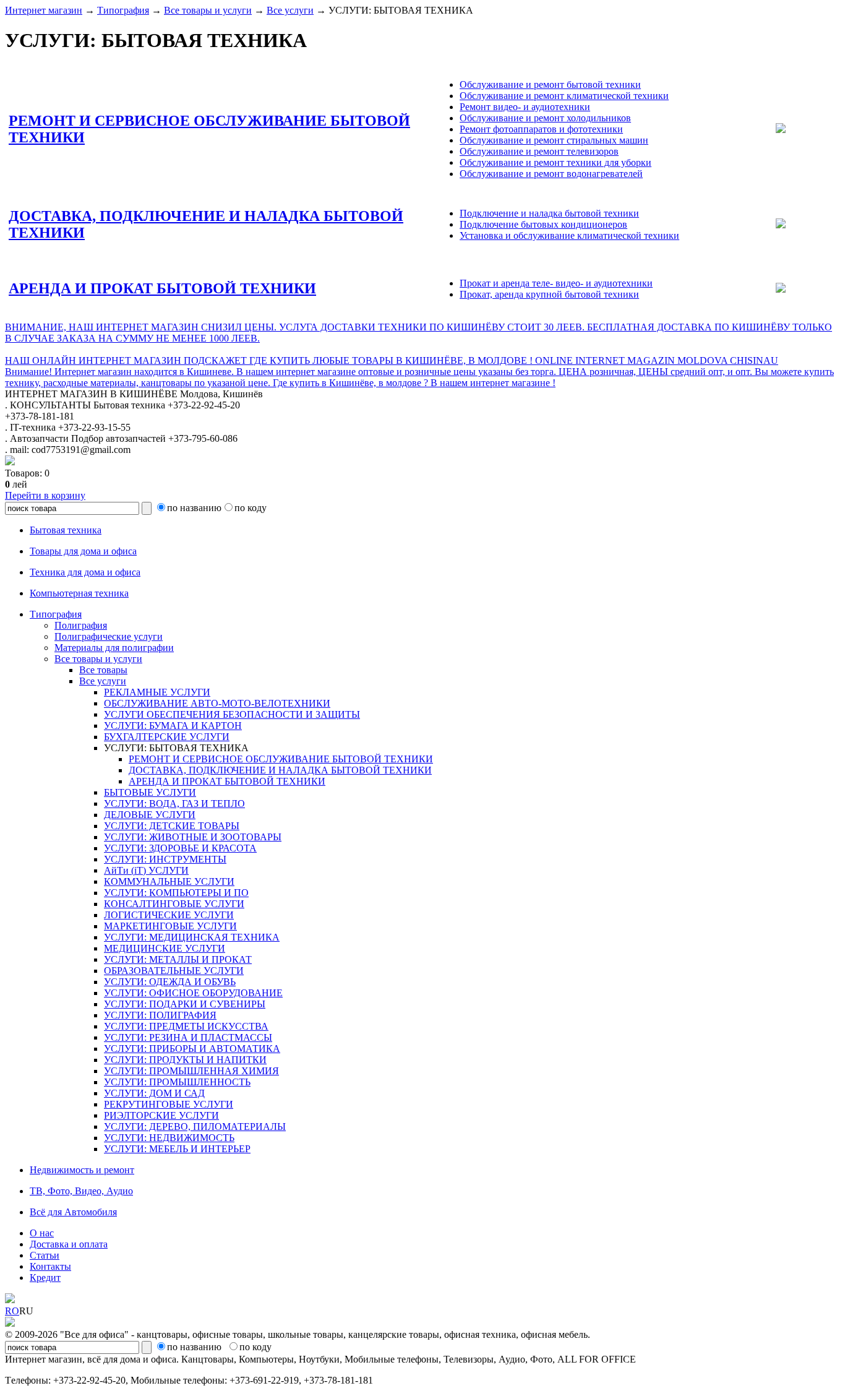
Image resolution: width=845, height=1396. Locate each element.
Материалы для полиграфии (114, 647)
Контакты (50, 1266)
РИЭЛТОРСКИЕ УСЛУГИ (161, 1115)
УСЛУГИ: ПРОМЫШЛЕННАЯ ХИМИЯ (191, 1071)
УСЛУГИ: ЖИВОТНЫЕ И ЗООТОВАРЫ (192, 837)
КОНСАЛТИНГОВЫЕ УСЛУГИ (174, 903)
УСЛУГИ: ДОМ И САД (154, 1093)
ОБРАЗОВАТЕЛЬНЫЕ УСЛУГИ (174, 970)
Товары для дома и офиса (83, 551)
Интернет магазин (43, 10)
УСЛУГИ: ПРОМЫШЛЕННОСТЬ (177, 1082)
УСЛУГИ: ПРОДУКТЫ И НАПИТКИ (185, 1059)
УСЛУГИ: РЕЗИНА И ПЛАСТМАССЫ (188, 1037)
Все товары (103, 670)
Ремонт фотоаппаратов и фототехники (541, 129)
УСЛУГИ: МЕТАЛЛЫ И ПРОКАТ (178, 959)
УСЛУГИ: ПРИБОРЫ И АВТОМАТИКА (192, 1048)
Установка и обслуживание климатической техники (569, 235)
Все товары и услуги (208, 10)
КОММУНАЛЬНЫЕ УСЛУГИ (169, 881)
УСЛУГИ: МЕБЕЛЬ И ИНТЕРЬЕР (177, 1149)
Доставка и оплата (69, 1244)
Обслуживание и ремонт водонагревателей (551, 173)
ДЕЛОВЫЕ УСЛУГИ (149, 814)
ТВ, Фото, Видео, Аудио (81, 1191)
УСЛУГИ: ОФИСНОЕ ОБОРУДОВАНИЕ (193, 993)
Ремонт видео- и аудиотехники (525, 106)
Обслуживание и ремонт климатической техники (564, 95)
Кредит (45, 1277)
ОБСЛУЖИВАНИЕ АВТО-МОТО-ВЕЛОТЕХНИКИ (217, 703)
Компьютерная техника (79, 593)
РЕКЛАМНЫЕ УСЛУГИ (157, 692)
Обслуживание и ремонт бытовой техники (550, 84)
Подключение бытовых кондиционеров (543, 224)
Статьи (44, 1255)
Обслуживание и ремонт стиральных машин (554, 140)
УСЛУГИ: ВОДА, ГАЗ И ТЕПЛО (174, 803)
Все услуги (290, 10)
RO (12, 1311)
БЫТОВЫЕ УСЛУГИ (150, 792)
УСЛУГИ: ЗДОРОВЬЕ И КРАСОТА (180, 848)
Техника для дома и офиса (85, 572)
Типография (123, 10)
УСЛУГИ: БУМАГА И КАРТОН (173, 725)
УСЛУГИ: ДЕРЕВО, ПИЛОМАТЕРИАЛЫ (195, 1126)
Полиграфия (80, 625)
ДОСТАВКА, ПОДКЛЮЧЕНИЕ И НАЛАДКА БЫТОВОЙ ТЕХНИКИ (280, 770)
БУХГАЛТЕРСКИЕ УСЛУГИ (166, 736)
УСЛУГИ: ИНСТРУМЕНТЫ (165, 859)
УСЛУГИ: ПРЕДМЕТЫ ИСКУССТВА (186, 1026)
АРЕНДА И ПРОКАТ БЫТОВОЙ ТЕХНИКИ (162, 288)
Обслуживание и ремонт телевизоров (539, 151)
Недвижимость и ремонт (82, 1170)
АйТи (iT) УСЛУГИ (146, 870)
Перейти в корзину (45, 495)
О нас (42, 1233)
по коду (250, 507)
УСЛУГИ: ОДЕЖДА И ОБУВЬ (170, 981)
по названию (194, 507)
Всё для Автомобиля (73, 1212)
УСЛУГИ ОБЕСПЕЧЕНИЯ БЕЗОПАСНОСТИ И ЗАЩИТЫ (232, 714)
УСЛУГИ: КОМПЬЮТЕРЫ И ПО (176, 892)
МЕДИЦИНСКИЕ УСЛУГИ (164, 948)
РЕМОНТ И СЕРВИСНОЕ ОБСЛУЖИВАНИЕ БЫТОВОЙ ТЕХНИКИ (281, 759)
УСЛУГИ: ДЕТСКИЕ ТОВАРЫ (171, 826)
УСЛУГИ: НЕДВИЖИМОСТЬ (169, 1137)
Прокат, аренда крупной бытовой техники (549, 294)
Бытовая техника (65, 530)
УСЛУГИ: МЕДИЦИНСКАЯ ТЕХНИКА (192, 937)
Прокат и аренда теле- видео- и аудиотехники (556, 283)
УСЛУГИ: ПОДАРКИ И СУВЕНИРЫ (184, 1004)
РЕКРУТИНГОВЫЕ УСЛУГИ (168, 1104)
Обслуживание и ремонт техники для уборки (555, 162)
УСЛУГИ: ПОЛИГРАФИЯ (160, 1015)
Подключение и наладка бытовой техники (549, 213)
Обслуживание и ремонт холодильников (545, 118)
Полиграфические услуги (108, 636)
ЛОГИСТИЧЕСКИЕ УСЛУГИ (169, 915)
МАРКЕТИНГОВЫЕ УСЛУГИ (170, 926)
